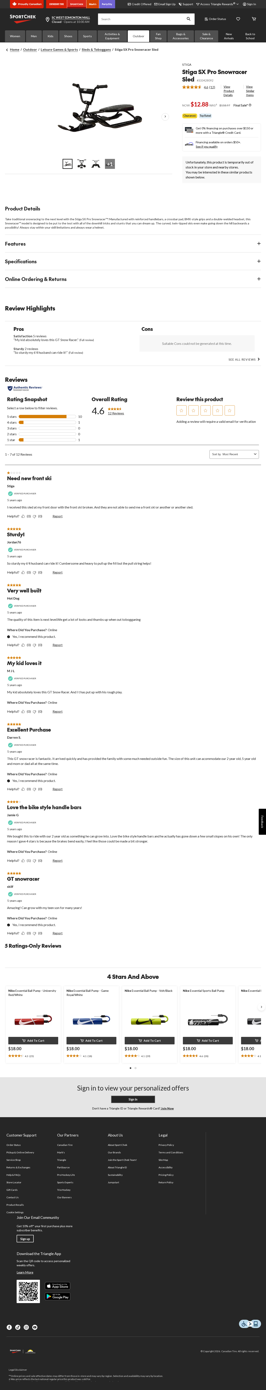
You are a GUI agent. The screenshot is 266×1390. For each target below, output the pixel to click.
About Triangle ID (117, 1167)
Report (58, 516)
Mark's (61, 1152)
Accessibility (166, 1167)
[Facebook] (9, 1327)
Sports (87, 36)
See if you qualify (207, 146)
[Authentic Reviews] (25, 388)
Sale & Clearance (206, 36)
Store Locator (14, 1182)
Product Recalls (15, 1204)
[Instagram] (26, 1327)
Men (34, 36)
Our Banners (64, 1197)
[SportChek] (76, 4)
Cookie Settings (15, 1212)
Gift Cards (12, 1189)
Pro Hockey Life (66, 1174)
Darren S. (14, 737)
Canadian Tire (65, 1144)
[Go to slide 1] (68, 164)
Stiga (10, 486)
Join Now (167, 1108)
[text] (33, 1056)
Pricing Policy (166, 1174)
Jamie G (13, 815)
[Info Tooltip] (250, 105)
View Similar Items (250, 91)
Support (188, 4)
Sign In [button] (251, 4)
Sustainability (115, 1174)
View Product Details (229, 91)
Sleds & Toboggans (96, 49)
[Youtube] (34, 1327)
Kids (50, 36)
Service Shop (13, 1159)
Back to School (250, 36)
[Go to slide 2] (82, 164)
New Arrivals (229, 36)
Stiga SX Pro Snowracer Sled (214, 75)
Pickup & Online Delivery (20, 1152)
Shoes (68, 36)
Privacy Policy (166, 1144)
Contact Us (12, 1197)
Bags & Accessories (181, 36)
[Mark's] (92, 4)
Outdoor (138, 36)
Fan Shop (158, 36)
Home (14, 49)
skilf (10, 886)
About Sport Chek (117, 1144)
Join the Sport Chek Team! (122, 1159)
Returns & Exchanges (18, 1167)
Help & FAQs (13, 1174)
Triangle (61, 1159)
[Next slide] (261, 1007)
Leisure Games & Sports (59, 49)
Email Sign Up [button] (167, 4)
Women (15, 36)
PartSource (63, 1167)
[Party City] (107, 4)
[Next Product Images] (165, 116)
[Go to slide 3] (96, 164)
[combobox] (237, 454)
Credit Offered (141, 4)
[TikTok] (17, 1327)
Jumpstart (113, 1182)
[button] (188, 19)
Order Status (217, 19)
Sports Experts (65, 1182)
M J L (11, 671)
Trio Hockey (63, 1189)
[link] (200, 87)
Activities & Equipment (112, 36)
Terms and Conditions (171, 1152)
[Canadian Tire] (56, 4)
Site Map (163, 1159)
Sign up (25, 1239)
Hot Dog (13, 598)
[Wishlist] (238, 19)
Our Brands (114, 1152)
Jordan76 (14, 542)
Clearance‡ (189, 115)
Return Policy (166, 1182)
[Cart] (254, 19)
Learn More (25, 1272)
